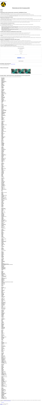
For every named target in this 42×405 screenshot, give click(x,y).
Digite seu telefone (21, 51)
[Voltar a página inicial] (3, 6)
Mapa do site (2, 402)
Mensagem (21, 53)
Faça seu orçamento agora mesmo (3, 1)
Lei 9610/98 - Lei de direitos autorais (7, 400)
